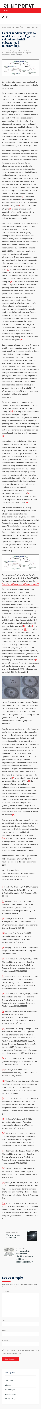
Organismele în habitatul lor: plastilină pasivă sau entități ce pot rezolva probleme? (24, 1255)
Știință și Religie (11, 1399)
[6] (11, 281)
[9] (11, 411)
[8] (23, 382)
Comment (6, 1291)
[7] (21, 340)
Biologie (35, 27)
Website (5, 1340)
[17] (13, 778)
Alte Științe (9, 1381)
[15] (25, 629)
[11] (28, 493)
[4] (14, 251)
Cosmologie (10, 1390)
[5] (8, 269)
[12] (27, 502)
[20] (3, 838)
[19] (13, 815)
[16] (36, 660)
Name (5, 1320)
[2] (20, 206)
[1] (23, 196)
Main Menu (8, 11)
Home (4, 51)
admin (11, 27)
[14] (33, 626)
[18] (29, 781)
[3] (10, 209)
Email (4, 1330)
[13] (24, 626)
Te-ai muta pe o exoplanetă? (13, 1235)
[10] (3, 436)
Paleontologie (10, 1394)
